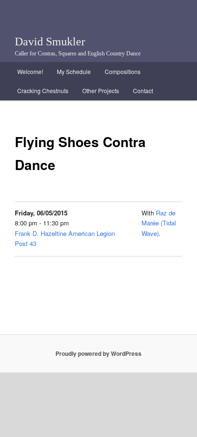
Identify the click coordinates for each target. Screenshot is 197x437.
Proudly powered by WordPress (98, 353)
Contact (143, 90)
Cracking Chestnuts (42, 90)
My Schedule (74, 71)
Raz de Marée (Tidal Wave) (159, 222)
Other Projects (100, 90)
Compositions (123, 71)
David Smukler (50, 41)
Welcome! (30, 71)
